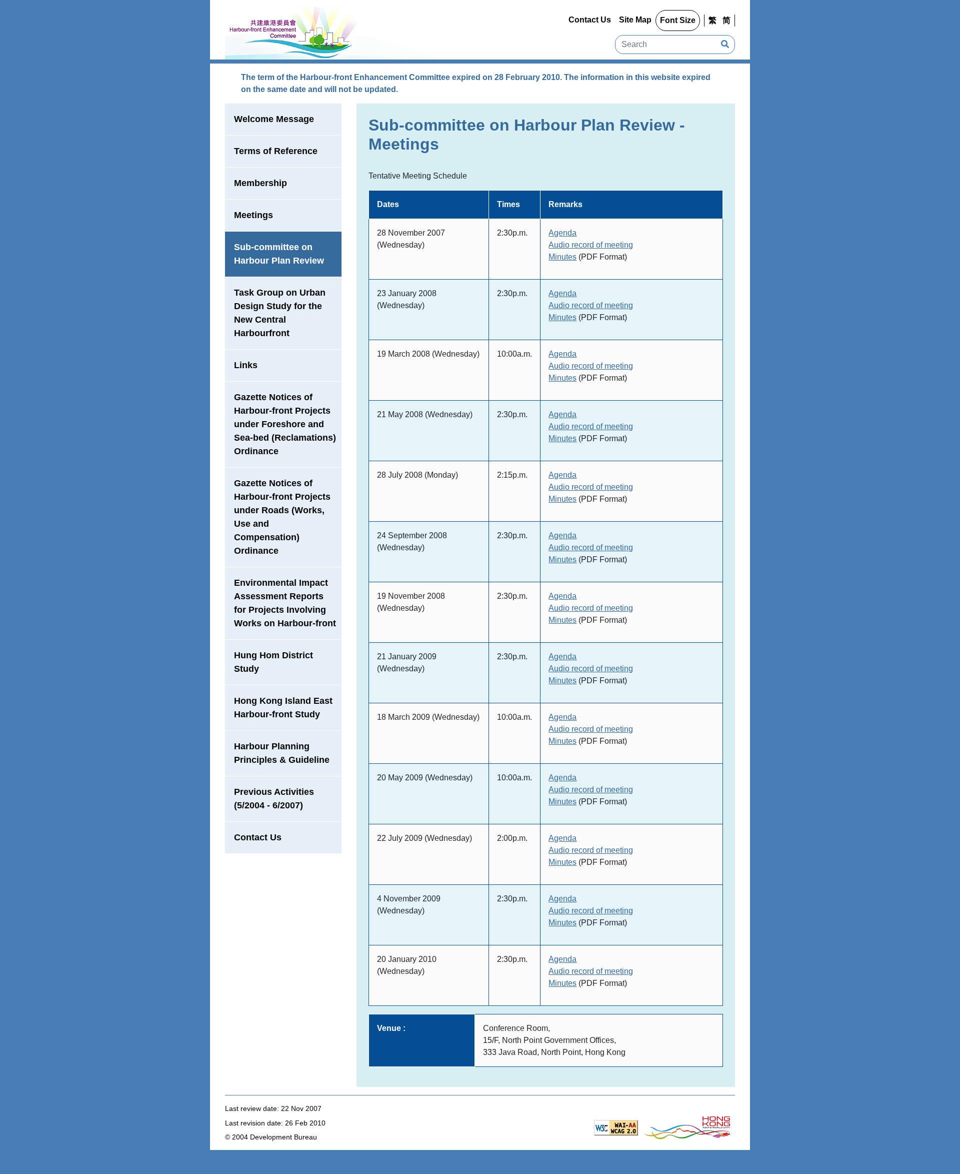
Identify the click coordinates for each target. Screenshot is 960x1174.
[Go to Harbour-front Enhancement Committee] (331, 32)
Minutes (562, 257)
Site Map (635, 20)
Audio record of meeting (590, 245)
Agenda (562, 233)
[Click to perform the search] (725, 45)
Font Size (678, 20)
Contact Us (589, 20)
